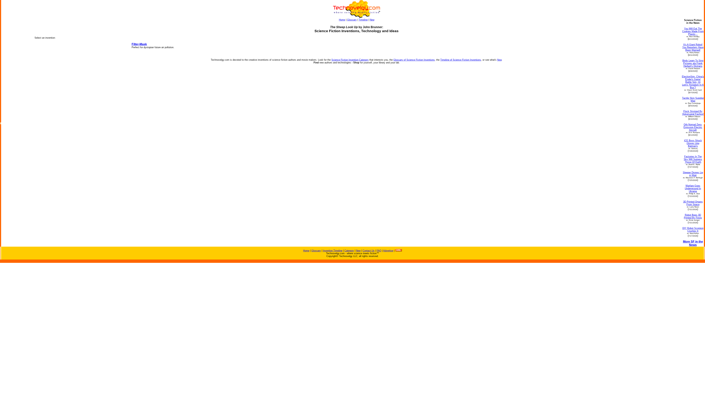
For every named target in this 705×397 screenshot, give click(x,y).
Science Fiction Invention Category (350, 59)
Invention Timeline (332, 250)
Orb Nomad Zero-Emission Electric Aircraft (693, 127)
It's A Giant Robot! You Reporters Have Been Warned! (693, 47)
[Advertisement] (16, 74)
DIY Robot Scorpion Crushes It (693, 229)
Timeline (363, 19)
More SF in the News (693, 243)
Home (342, 19)
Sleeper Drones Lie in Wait (693, 174)
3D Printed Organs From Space (693, 203)
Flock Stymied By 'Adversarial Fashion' (693, 112)
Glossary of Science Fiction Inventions (414, 59)
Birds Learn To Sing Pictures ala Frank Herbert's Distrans (692, 63)
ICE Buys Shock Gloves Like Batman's (693, 143)
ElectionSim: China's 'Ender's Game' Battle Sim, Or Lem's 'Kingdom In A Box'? (693, 82)
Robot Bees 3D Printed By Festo (693, 216)
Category (349, 250)
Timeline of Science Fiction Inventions (460, 59)
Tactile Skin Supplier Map (693, 99)
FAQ (379, 250)
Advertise (388, 250)
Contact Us (369, 250)
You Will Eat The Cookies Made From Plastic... (693, 31)
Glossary (352, 19)
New (372, 19)
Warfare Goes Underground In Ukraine (693, 188)
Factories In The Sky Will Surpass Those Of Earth (693, 159)
